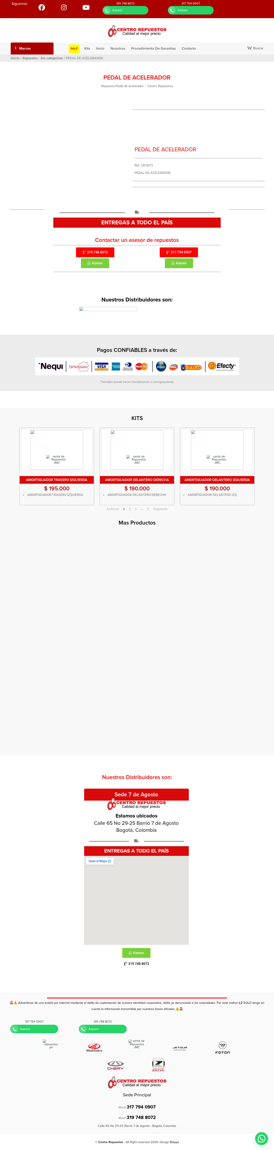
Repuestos (29, 58)
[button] (261, 1138)
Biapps (174, 1142)
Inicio (15, 58)
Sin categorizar (51, 58)
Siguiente (160, 509)
